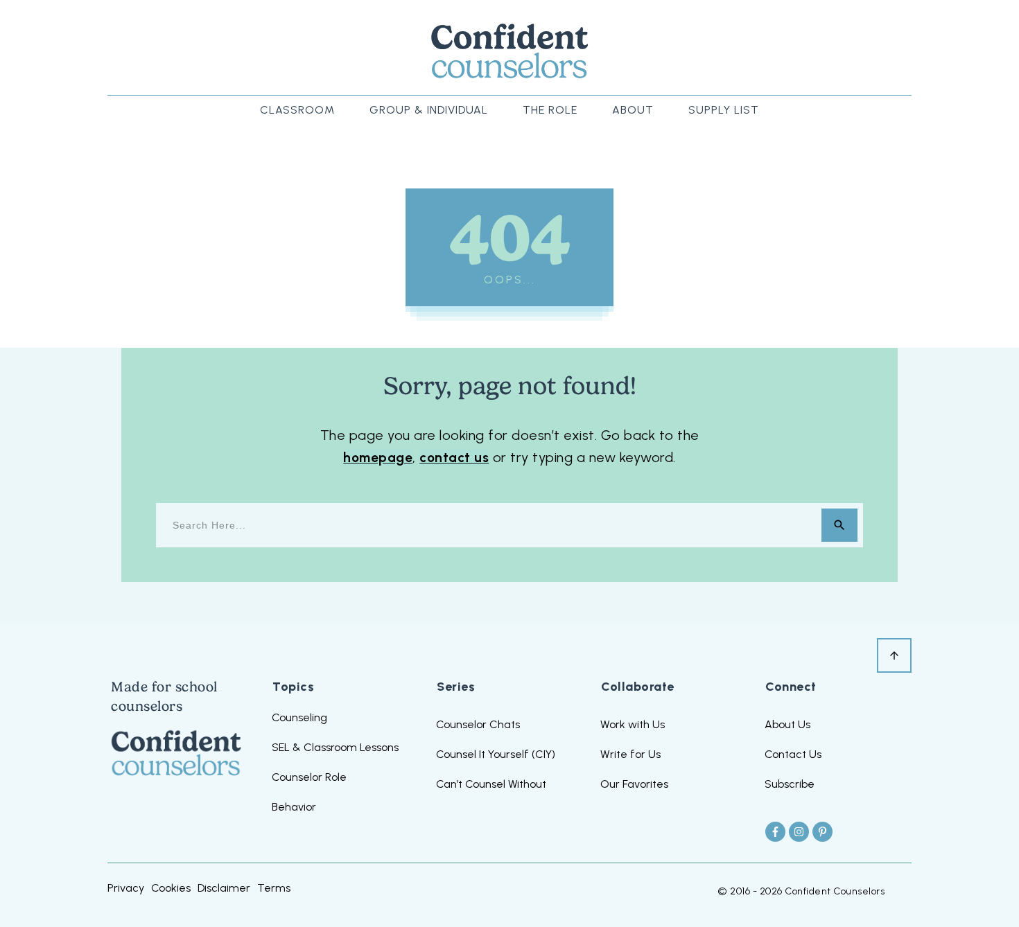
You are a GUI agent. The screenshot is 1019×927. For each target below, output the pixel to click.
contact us (454, 458)
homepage (377, 458)
